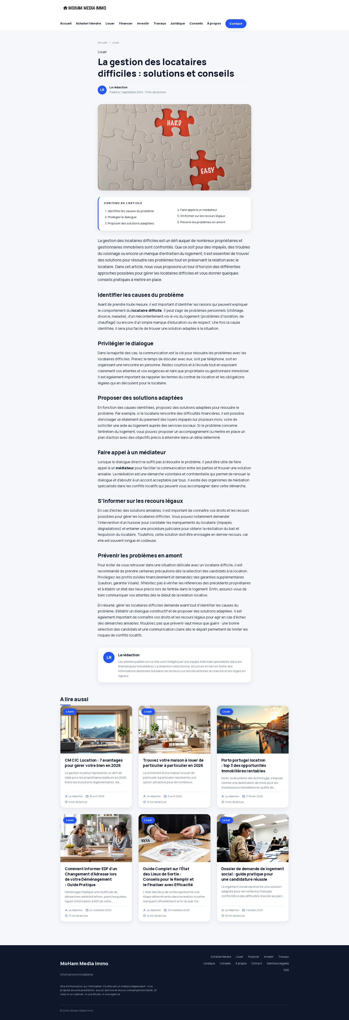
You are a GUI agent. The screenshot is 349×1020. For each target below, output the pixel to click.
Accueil (65, 23)
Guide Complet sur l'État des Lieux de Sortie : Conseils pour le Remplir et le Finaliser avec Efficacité (168, 876)
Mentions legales (278, 963)
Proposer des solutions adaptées (131, 223)
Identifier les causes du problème (131, 211)
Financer (126, 23)
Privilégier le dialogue (122, 217)
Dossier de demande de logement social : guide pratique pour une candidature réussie (252, 874)
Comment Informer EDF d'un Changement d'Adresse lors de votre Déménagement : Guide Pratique (91, 876)
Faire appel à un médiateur (198, 210)
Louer (110, 23)
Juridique (177, 23)
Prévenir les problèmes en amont (202, 222)
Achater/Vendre (88, 23)
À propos (214, 23)
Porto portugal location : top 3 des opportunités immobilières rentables (243, 765)
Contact (235, 23)
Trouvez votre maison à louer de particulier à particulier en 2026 (173, 763)
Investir (143, 23)
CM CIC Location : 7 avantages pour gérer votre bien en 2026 (94, 763)
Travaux (159, 23)
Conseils (196, 23)
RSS (286, 970)
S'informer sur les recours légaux (202, 216)
